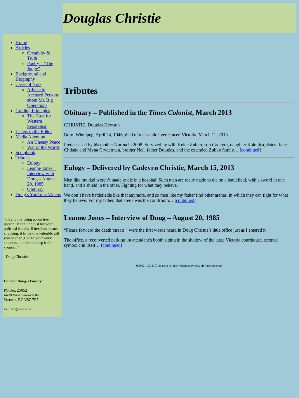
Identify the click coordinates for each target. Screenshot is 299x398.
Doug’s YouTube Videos (38, 194)
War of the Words (43, 147)
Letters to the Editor (33, 131)
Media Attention (30, 136)
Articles (22, 47)
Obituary (35, 189)
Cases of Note (28, 84)
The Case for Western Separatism (39, 121)
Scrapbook (25, 152)
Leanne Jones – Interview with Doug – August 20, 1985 (41, 176)
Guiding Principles (32, 110)
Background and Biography (30, 76)
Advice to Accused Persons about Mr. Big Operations (43, 97)
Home (21, 42)
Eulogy (34, 163)
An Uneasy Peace (43, 142)
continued (250, 149)
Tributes (22, 157)
